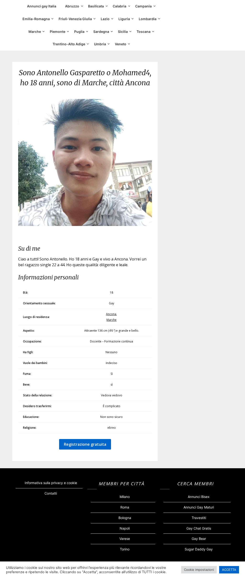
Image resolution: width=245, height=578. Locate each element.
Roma (124, 507)
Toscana (143, 31)
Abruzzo (72, 6)
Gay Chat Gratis (198, 528)
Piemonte (57, 31)
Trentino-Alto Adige (69, 44)
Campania (143, 6)
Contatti (51, 493)
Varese (124, 539)
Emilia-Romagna (36, 19)
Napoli (125, 528)
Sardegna (101, 31)
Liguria (124, 19)
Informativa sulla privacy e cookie (51, 483)
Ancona (111, 314)
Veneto (120, 44)
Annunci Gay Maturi (199, 507)
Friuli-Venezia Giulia (75, 19)
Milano (125, 497)
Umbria (100, 44)
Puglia (79, 31)
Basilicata (96, 6)
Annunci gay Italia (41, 6)
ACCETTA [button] (229, 570)
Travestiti (199, 518)
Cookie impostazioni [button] (199, 570)
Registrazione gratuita (85, 444)
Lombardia (147, 19)
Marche (34, 31)
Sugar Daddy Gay (199, 549)
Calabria (119, 6)
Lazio (105, 19)
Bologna (124, 518)
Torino (124, 549)
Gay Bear (199, 539)
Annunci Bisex (199, 497)
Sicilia (123, 31)
